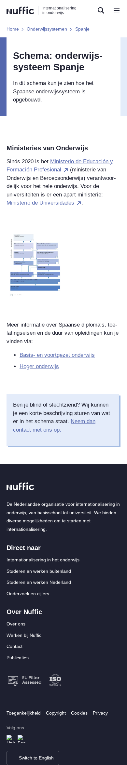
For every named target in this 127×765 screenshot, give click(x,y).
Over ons (16, 623)
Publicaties (18, 657)
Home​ (13, 29)
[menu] (116, 10)
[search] (101, 10)
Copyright (56, 713)
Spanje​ (82, 29)
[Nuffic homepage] (20, 11)
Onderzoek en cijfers (28, 593)
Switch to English (36, 757)
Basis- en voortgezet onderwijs (57, 355)
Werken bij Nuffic (24, 635)
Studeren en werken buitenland (39, 571)
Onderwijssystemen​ (47, 29)
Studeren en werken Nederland (39, 582)
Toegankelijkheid (24, 713)
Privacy (100, 713)
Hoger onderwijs (39, 366)
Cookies (79, 713)
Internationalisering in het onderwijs (43, 559)
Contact (14, 646)
